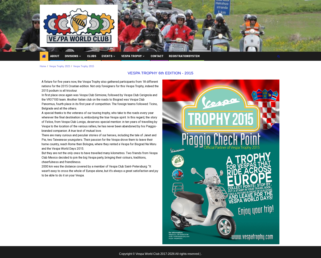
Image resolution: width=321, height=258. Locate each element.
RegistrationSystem (184, 56)
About (54, 56)
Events (107, 56)
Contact (157, 56)
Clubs (91, 56)
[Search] (278, 56)
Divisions (71, 56)
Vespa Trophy (131, 56)
